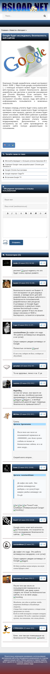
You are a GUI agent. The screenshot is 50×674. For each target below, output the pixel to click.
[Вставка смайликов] (40, 213)
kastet (15, 283)
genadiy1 (16, 366)
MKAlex (16, 414)
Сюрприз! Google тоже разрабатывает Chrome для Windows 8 (23, 165)
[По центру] (31, 213)
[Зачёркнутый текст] (21, 213)
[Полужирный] (8, 213)
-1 (9, 145)
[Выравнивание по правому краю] (35, 213)
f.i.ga (15, 325)
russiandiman (18, 544)
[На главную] (25, 6)
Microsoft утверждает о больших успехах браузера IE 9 (26, 161)
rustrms (16, 383)
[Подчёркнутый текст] (16, 213)
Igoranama (17, 578)
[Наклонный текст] (12, 213)
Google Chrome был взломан (16, 170)
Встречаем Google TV (13, 177)
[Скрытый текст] (45, 213)
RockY (15, 520)
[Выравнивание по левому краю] (26, 213)
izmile (15, 263)
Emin (15, 468)
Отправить (16, 242)
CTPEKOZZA (18, 628)
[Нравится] (13, 145)
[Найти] (44, 16)
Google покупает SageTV (14, 174)
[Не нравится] (5, 145)
